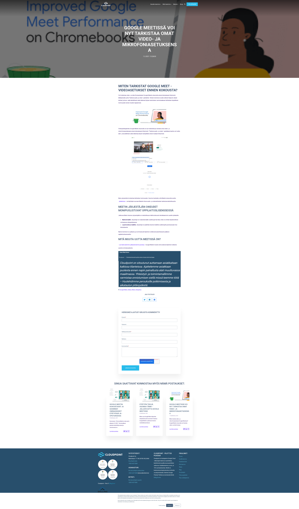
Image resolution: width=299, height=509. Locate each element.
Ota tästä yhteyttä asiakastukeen (136, 470)
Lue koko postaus (114, 431)
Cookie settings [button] (162, 505)
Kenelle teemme (183, 459)
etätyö (129, 290)
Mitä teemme (182, 464)
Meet (133, 290)
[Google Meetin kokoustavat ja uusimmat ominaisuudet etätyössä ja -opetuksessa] (120, 395)
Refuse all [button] (177, 505)
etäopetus (138, 290)
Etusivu (181, 456)
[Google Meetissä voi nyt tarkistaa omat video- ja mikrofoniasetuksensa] (179, 395)
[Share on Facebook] (129, 431)
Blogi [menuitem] (181, 4)
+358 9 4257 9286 (133, 473)
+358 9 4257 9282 (132, 482)
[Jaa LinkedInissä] (149, 300)
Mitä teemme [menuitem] (166, 4)
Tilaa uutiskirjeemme (184, 478)
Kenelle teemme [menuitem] (155, 4)
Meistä (180, 467)
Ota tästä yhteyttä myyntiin (135, 480)
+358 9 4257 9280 (133, 463)
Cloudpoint (121, 257)
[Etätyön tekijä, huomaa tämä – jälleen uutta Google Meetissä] (149, 395)
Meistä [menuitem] (175, 4)
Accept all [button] (169, 505)
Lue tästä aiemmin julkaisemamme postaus (132, 245)
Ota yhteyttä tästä (132, 461)
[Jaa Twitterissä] (144, 300)
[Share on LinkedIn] (126, 431)
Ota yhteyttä (192, 4)
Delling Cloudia (157, 477)
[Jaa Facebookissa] (154, 300)
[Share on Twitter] (124, 431)
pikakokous (122, 201)
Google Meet (123, 290)
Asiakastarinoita (183, 461)
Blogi (180, 469)
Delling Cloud (112, 483)
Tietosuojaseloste (183, 475)
